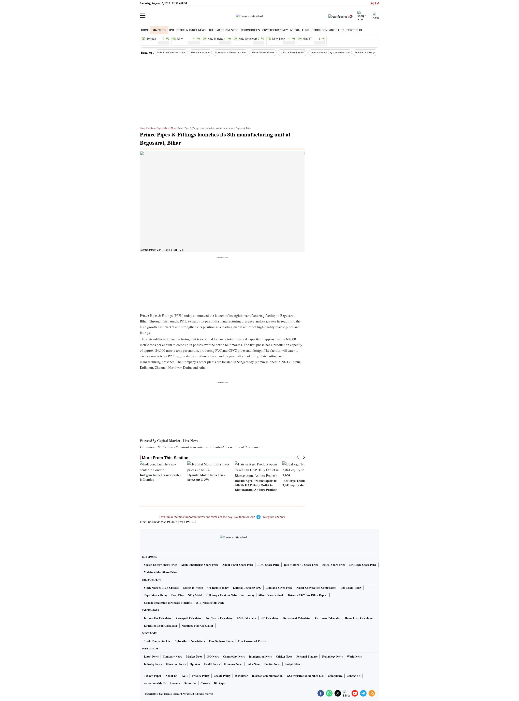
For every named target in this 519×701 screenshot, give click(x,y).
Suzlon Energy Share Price (160, 565)
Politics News (272, 664)
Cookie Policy (222, 676)
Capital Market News (166, 128)
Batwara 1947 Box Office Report (307, 595)
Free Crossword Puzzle (252, 641)
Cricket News (284, 656)
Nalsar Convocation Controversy (316, 587)
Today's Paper (152, 676)
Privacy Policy (200, 676)
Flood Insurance (200, 52)
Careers (205, 683)
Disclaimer (241, 676)
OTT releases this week (210, 602)
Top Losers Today (350, 587)
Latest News (151, 656)
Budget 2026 (292, 664)
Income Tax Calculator (158, 618)
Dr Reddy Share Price (362, 565)
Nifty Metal (195, 595)
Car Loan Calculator (328, 618)
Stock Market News (191, 30)
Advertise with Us (155, 683)
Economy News (233, 664)
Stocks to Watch (193, 587)
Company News (172, 656)
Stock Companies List (157, 641)
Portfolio (354, 30)
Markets (159, 30)
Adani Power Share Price (237, 565)
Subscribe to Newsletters (190, 641)
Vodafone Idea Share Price (160, 572)
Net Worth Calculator (219, 618)
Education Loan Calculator (160, 625)
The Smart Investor (223, 30)
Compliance (335, 676)
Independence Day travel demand (330, 52)
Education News (176, 664)
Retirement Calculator (297, 618)
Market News (194, 656)
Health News (212, 664)
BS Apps (219, 683)
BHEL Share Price (333, 565)
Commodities (250, 30)
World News (354, 656)
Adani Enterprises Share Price (199, 565)
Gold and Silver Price (279, 587)
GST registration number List (305, 676)
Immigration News (260, 656)
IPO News (213, 656)
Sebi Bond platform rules (171, 52)
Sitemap (175, 683)
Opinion (195, 664)
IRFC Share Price (268, 565)
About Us (171, 676)
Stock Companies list (328, 30)
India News (253, 664)
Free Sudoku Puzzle (221, 641)
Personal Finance (306, 656)
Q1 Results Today (218, 587)
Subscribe (190, 683)
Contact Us (353, 676)
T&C (184, 676)
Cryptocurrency (275, 30)
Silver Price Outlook (262, 52)
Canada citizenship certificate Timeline (168, 602)
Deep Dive (177, 595)
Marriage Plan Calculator (197, 625)
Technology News (332, 656)
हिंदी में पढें (375, 3)
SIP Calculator (270, 618)
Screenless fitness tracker (230, 52)
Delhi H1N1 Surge (365, 52)
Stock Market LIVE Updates (161, 587)
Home (145, 30)
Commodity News (234, 656)
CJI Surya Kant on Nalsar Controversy (230, 595)
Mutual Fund (299, 30)
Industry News (153, 664)
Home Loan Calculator (359, 618)
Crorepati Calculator (189, 618)
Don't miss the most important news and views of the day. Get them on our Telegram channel (222, 517)
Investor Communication (267, 676)
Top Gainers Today (155, 595)
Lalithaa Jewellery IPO (292, 52)
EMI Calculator (246, 618)
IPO (171, 30)
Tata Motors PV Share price (301, 565)
